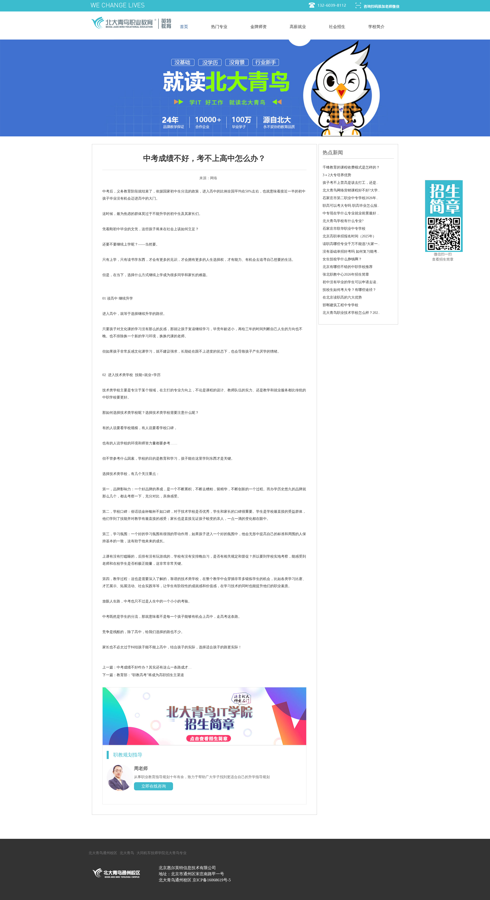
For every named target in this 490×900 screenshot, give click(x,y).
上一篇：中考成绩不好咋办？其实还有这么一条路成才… (147, 667)
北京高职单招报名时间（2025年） (349, 236)
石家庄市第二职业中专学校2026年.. (350, 198)
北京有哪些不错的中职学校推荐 (348, 267)
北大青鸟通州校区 (103, 853)
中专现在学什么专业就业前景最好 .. (351, 213)
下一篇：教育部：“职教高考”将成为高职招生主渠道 (143, 675)
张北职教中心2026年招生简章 (346, 274)
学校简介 (376, 26)
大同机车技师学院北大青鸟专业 (162, 853)
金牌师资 (258, 26)
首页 (184, 26)
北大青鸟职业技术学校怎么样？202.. (351, 313)
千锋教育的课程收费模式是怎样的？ (351, 167)
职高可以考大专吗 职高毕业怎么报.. (351, 206)
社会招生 (337, 26)
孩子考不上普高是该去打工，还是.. (350, 183)
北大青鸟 (127, 853)
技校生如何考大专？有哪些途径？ (349, 290)
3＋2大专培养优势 (337, 175)
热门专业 (219, 26)
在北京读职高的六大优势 (342, 297)
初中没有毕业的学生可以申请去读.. (350, 282)
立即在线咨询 (153, 786)
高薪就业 (298, 26)
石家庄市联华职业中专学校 (344, 228)
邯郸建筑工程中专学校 (340, 305)
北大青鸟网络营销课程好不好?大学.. (351, 190)
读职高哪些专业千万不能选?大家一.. (351, 244)
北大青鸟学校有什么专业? (343, 221)
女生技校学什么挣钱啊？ (342, 259)
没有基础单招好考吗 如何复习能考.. (351, 251)
